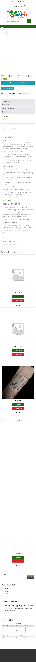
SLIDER (6, 593)
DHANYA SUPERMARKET (11, 612)
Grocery (7, 591)
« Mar (17, 644)
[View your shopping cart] (23, 6)
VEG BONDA (18, 293)
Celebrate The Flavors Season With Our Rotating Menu (19, 605)
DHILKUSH (18, 347)
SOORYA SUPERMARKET (11, 610)
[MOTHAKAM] (18, 486)
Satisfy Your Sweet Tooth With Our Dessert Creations (19, 608)
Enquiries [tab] (5, 112)
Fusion (6, 590)
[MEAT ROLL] (18, 382)
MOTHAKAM (18, 553)
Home (2, 32)
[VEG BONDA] (18, 274)
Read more (19, 296)
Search (4, 574)
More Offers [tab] (6, 105)
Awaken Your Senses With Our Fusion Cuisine (17, 607)
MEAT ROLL (18, 400)
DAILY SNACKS (26, 32)
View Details (19, 300)
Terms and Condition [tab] (9, 108)
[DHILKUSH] (18, 328)
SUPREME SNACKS (15, 32)
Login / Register (18, 6)
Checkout (14, 1)
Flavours (7, 588)
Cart (19, 1)
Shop (24, 1)
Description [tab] (6, 101)
